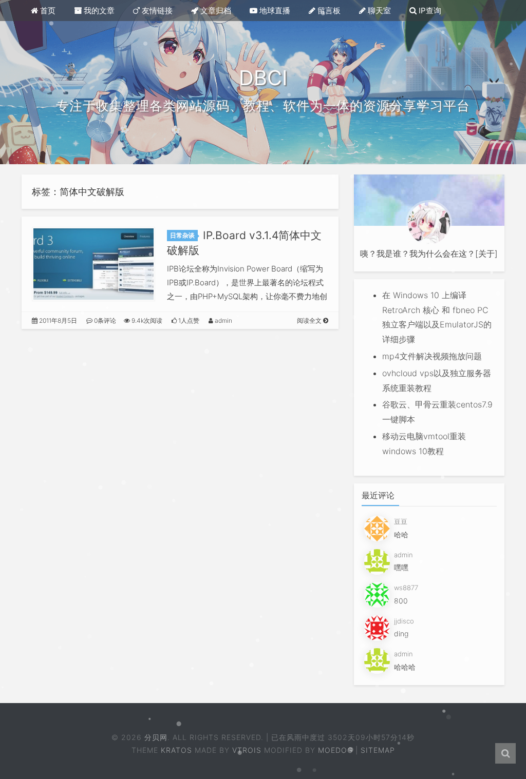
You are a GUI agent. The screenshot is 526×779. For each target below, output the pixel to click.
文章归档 (214, 10)
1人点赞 (188, 320)
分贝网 (156, 737)
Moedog (335, 750)
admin (222, 320)
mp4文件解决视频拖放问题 (432, 356)
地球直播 (273, 10)
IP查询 (429, 10)
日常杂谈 (182, 235)
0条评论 (104, 320)
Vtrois (246, 750)
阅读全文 (310, 320)
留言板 (328, 10)
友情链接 (156, 10)
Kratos (176, 750)
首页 (46, 10)
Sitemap (378, 750)
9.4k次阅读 (146, 320)
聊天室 (378, 10)
